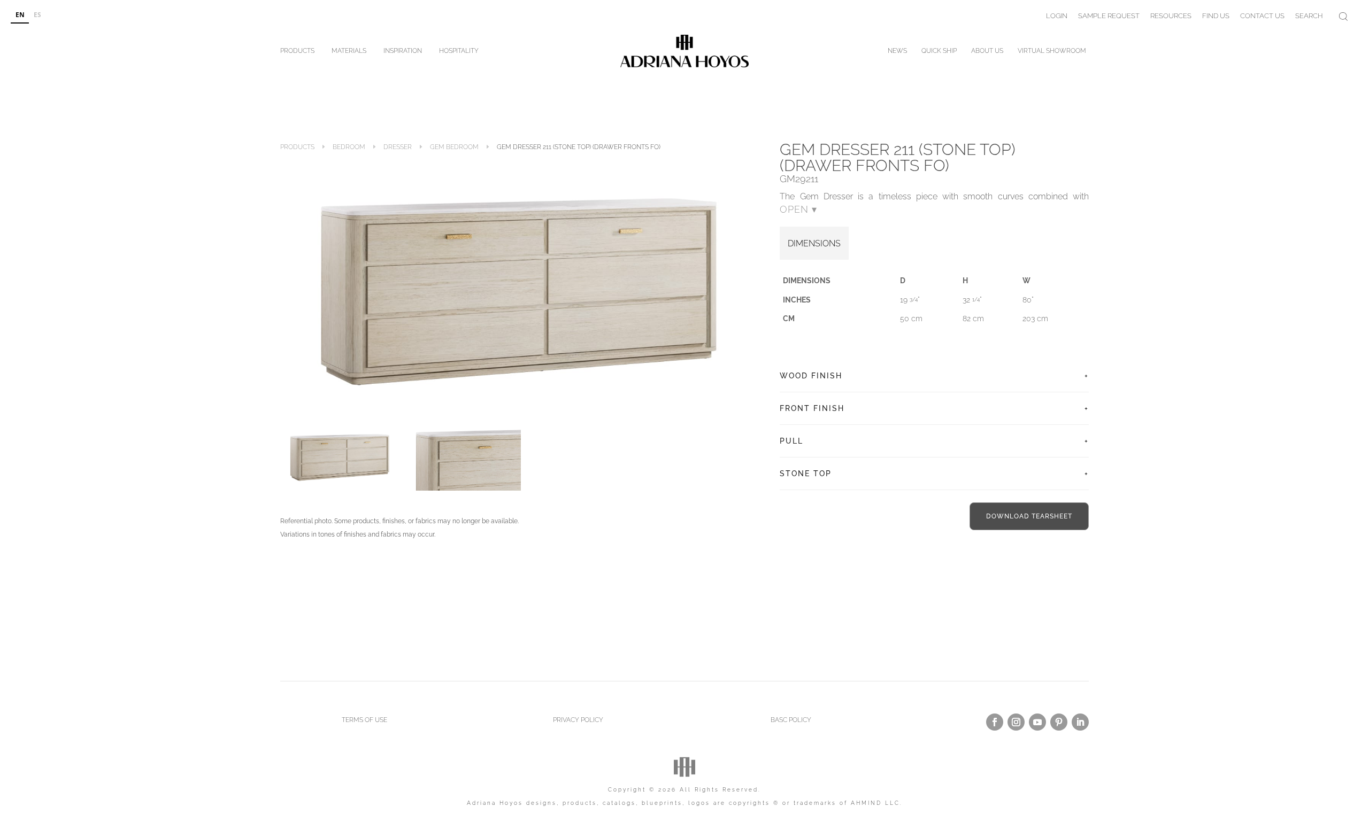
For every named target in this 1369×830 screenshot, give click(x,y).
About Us (987, 53)
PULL (934, 441)
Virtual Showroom (1052, 53)
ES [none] (37, 14)
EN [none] (20, 14)
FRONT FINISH (934, 408)
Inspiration (402, 53)
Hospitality (459, 53)
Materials (349, 53)
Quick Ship (939, 53)
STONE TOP (934, 473)
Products (297, 53)
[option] (37, 15)
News (897, 53)
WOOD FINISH (934, 375)
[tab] (814, 244)
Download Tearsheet (1029, 516)
